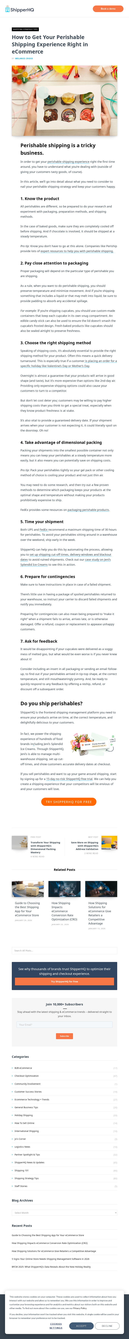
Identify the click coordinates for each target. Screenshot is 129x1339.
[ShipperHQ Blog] (20, 9)
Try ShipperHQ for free (64, 981)
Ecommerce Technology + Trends (32, 1099)
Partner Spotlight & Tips (27, 1154)
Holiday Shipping (24, 1115)
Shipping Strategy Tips (25, 29)
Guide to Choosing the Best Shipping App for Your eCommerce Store (48, 1235)
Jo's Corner (20, 1138)
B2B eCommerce (23, 1067)
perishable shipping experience (68, 161)
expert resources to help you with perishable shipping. (77, 251)
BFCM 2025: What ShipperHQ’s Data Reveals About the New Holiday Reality (51, 1266)
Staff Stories (21, 1186)
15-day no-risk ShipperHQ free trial (69, 779)
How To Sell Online (24, 1123)
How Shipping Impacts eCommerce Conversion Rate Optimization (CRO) (64, 911)
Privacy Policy (79, 1308)
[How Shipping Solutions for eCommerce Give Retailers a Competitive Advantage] (101, 889)
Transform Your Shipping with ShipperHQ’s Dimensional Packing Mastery (45, 847)
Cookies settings (56, 1326)
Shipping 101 (22, 1170)
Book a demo (108, 9)
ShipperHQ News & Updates (29, 1162)
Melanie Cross (24, 58)
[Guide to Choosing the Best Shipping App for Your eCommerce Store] (28, 889)
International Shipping (27, 1131)
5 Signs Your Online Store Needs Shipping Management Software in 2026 (50, 1258)
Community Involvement (27, 1083)
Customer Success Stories (28, 1091)
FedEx (44, 529)
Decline (107, 1326)
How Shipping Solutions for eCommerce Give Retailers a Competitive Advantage (54, 1251)
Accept (81, 1326)
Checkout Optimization (27, 1075)
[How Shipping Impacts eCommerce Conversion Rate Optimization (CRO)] (64, 889)
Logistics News (22, 1146)
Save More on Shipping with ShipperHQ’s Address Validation (84, 846)
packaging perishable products (88, 510)
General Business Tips (26, 1107)
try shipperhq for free (69, 802)
